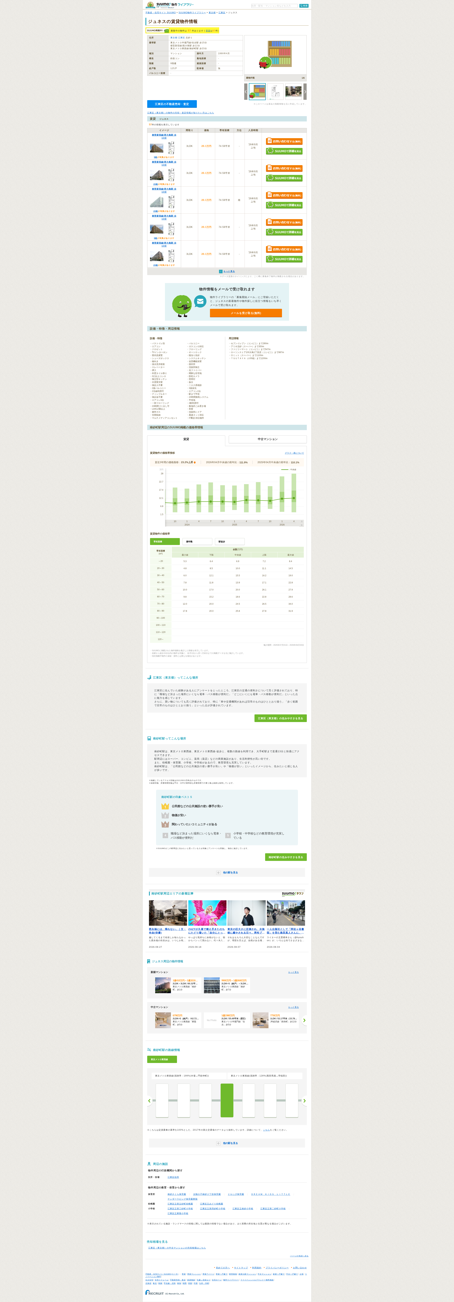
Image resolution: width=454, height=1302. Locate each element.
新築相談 (191, 1280)
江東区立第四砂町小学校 (212, 1208)
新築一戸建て (279, 1274)
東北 (155, 1283)
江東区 (221, 12)
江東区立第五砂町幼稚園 (180, 1204)
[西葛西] (248, 1100)
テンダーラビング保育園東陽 (183, 1199)
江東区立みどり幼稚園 (211, 1204)
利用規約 (256, 1267)
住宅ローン (217, 1280)
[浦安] (292, 1100)
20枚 (155, 184)
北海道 (148, 1283)
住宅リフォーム (161, 1280)
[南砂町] (227, 1100)
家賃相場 (233, 1274)
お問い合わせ (300, 1267)
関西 (185, 1283)
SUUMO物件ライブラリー (192, 12)
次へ (304, 1100)
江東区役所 (173, 1177)
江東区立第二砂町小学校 (273, 1208)
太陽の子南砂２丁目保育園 (207, 1194)
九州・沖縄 (204, 1283)
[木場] (184, 1100)
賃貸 (208, 30)
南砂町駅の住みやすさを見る (286, 857)
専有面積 (158, 541)
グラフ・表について (294, 453)
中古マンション (264, 1274)
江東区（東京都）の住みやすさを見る (280, 718)
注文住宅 (149, 1280)
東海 (179, 1283)
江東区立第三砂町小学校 (180, 1208)
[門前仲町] (162, 1100)
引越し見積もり (203, 1280)
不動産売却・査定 (178, 1280)
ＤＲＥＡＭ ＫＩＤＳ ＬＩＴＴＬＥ (270, 1194)
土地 (301, 1274)
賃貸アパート (208, 1274)
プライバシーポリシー (277, 1267)
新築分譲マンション (247, 1274)
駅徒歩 (222, 541)
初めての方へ (223, 1267)
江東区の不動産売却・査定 (172, 103)
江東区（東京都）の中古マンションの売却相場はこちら (177, 1248)
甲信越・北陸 (170, 1283)
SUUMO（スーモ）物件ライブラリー (169, 5)
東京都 (212, 12)
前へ (150, 1100)
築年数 (189, 541)
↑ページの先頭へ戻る (299, 1256)
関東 (160, 1283)
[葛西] (270, 1100)
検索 (305, 5)
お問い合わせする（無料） (284, 141)
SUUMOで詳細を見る (284, 151)
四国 (190, 1283)
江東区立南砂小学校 (242, 1208)
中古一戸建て (292, 1274)
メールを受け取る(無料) (246, 312)
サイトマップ (241, 1267)
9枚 (155, 157)
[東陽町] (205, 1100)
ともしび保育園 (236, 1194)
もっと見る (293, 972)
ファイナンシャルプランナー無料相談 (257, 1280)
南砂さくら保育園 (177, 1194)
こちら (266, 1130)
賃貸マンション (194, 1274)
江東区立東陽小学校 (178, 1213)
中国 (196, 1283)
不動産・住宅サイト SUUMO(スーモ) (161, 1274)
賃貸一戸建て (222, 1274)
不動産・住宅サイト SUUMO (160, 12)
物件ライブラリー (231, 1280)
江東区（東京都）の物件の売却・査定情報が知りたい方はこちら (180, 113)
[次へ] (304, 1020)
